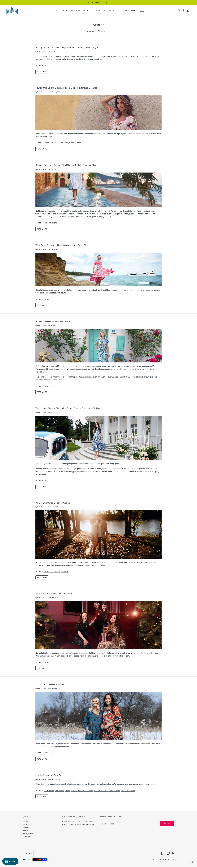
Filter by (90, 31)
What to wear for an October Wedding (52, 502)
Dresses (64, 143)
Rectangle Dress (128, 790)
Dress (46, 65)
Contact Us (27, 822)
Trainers (53, 223)
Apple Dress (49, 790)
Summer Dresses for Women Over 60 (52, 321)
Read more (42, 71)
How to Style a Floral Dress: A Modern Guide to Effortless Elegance (66, 87)
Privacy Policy (28, 833)
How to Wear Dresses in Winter (49, 684)
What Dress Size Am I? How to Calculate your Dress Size (61, 245)
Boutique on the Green (166, 859)
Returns (25, 825)
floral (72, 143)
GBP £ (27, 853)
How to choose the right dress (107, 790)
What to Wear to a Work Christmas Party (53, 593)
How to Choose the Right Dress (49, 775)
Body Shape (59, 790)
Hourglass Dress (85, 790)
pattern (79, 143)
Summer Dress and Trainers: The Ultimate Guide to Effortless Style (65, 164)
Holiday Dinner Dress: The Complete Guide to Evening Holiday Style (66, 47)
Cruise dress (49, 143)
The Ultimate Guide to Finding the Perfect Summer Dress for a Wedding (68, 408)
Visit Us (25, 830)
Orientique (26, 836)
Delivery (26, 828)
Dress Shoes (54, 571)
